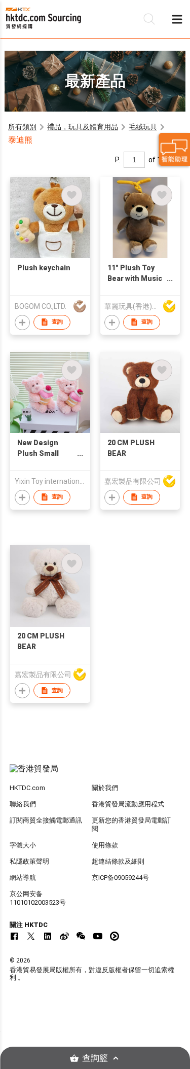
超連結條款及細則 (118, 861)
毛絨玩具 (143, 127)
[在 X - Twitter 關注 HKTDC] (30, 936)
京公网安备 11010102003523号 (38, 898)
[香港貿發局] (95, 773)
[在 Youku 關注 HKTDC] (114, 936)
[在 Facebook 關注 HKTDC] (14, 936)
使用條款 (105, 845)
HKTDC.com (27, 788)
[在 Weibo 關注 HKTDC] (64, 936)
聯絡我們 (23, 804)
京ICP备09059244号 (120, 877)
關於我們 (105, 788)
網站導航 (23, 877)
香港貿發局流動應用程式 (128, 804)
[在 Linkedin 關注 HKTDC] (47, 936)
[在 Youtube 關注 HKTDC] (97, 936)
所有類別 (22, 127)
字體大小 (23, 845)
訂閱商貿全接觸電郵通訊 (46, 820)
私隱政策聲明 (29, 861)
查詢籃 (95, 1058)
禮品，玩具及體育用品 (82, 127)
